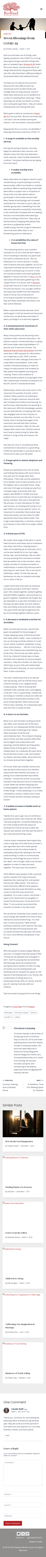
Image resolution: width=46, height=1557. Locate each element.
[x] (19, 1534)
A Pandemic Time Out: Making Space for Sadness (35, 1085)
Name (8, 1494)
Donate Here (35, 1542)
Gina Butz (10, 1191)
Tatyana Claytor (13, 1146)
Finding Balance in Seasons (18, 1187)
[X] (23, 1534)
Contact (20, 1537)
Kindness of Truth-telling (17, 1373)
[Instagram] (27, 1534)
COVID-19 (9, 1017)
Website (8, 1516)
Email (8, 1505)
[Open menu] (41, 9)
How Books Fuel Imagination (19, 1141)
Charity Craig (12, 1378)
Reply (7, 1435)
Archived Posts (34, 1537)
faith (17, 1017)
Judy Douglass (12, 1283)
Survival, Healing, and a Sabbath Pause (10, 1085)
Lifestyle (7, 34)
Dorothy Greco (12, 1332)
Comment (10, 1462)
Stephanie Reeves (13, 1237)
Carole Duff (17, 1409)
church (34, 1013)
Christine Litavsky (12, 49)
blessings (8, 1013)
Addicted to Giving (14, 1278)
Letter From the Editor (16, 1233)
